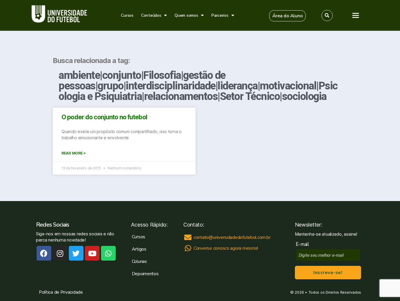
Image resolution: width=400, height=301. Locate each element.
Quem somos (186, 15)
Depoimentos (145, 274)
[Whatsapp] (108, 253)
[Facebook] (44, 253)
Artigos (139, 249)
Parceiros (219, 15)
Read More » (73, 153)
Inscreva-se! (327, 272)
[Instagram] (60, 253)
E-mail (304, 244)
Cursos (127, 15)
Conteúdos (151, 15)
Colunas (139, 261)
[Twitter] (76, 253)
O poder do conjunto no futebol (104, 117)
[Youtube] (92, 253)
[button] (287, 15)
